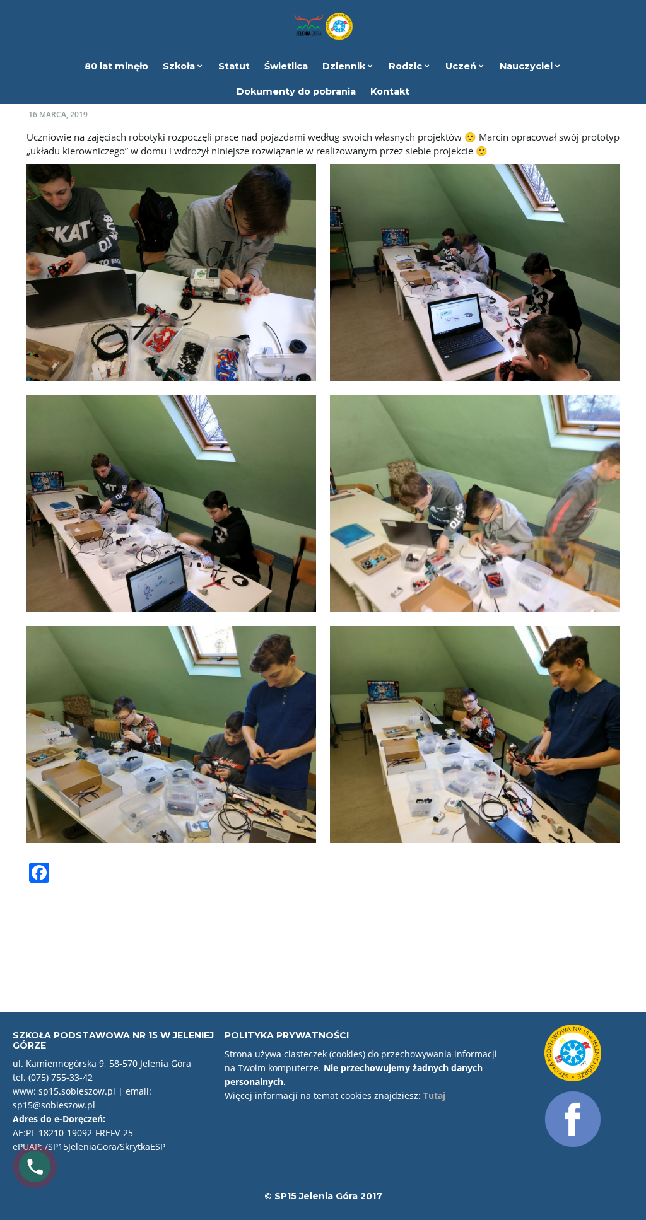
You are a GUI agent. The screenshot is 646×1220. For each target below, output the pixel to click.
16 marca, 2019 (58, 114)
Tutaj (434, 1095)
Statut (234, 66)
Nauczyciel (527, 66)
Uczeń (462, 66)
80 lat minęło (116, 66)
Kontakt (389, 91)
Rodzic (407, 66)
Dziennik (345, 66)
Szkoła (180, 66)
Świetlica (286, 66)
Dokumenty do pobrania (296, 91)
